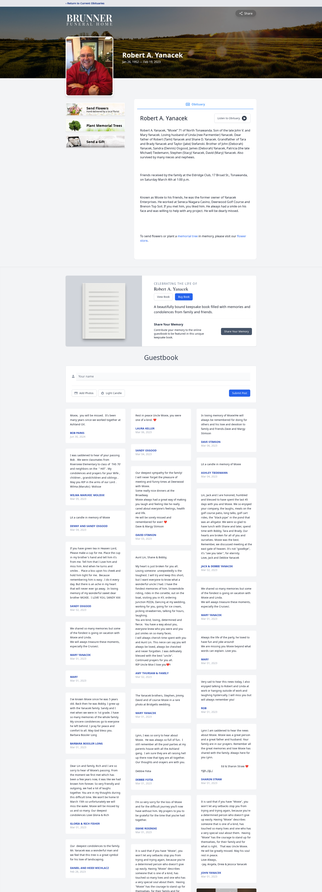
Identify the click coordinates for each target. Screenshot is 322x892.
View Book (163, 297)
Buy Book (184, 297)
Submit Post (239, 393)
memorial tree (188, 236)
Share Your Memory (236, 331)
